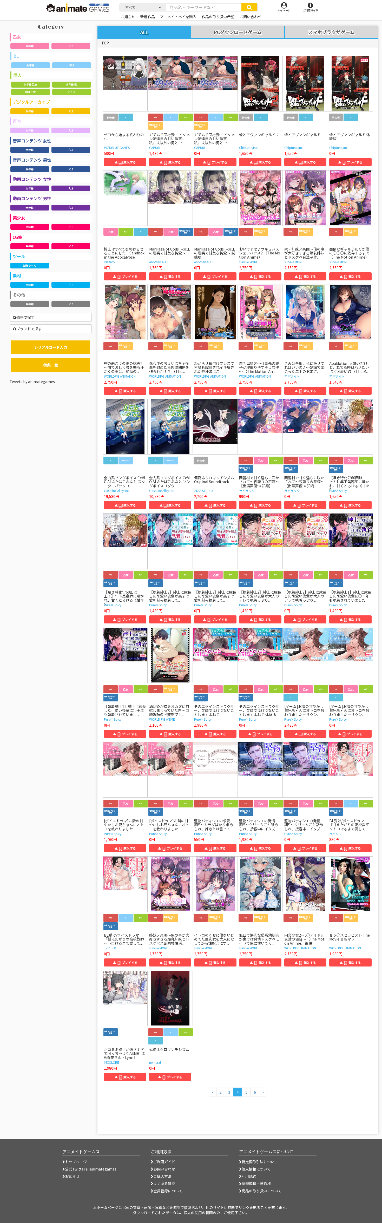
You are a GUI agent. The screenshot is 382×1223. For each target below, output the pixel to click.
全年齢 (30, 46)
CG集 (17, 237)
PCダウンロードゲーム (238, 32)
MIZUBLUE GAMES (117, 147)
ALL (144, 32)
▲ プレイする (215, 162)
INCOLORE (111, 1062)
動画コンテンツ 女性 (32, 179)
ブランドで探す (29, 328)
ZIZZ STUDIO (203, 490)
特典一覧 (50, 364)
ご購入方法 (162, 1176)
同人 (18, 75)
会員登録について (167, 1190)
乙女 (17, 37)
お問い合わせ (164, 1169)
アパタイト (292, 376)
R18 (71, 46)
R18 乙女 (30, 92)
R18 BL (72, 92)
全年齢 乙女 (30, 84)
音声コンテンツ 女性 (32, 140)
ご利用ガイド (164, 1161)
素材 (17, 275)
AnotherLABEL (159, 262)
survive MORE (248, 262)
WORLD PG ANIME (162, 719)
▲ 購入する (125, 162)
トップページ (76, 1161)
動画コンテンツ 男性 (32, 198)
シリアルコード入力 (50, 347)
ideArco (109, 262)
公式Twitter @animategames (90, 1169)
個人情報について (256, 1169)
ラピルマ (335, 833)
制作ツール (29, 265)
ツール (19, 256)
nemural (155, 1062)
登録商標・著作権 (256, 1183)
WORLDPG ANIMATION (120, 376)
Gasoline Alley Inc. (116, 490)
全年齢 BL (71, 84)
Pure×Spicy (338, 490)
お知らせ (72, 1176)
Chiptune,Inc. (248, 147)
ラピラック (247, 490)
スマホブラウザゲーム (331, 32)
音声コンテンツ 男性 (32, 160)
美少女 (19, 217)
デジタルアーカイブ (31, 102)
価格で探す (25, 317)
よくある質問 (164, 1183)
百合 (17, 121)
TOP (105, 42)
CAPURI (154, 147)
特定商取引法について (260, 1161)
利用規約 (249, 1176)
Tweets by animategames (32, 381)
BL (16, 56)
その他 (19, 295)
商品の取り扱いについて (262, 1190)
